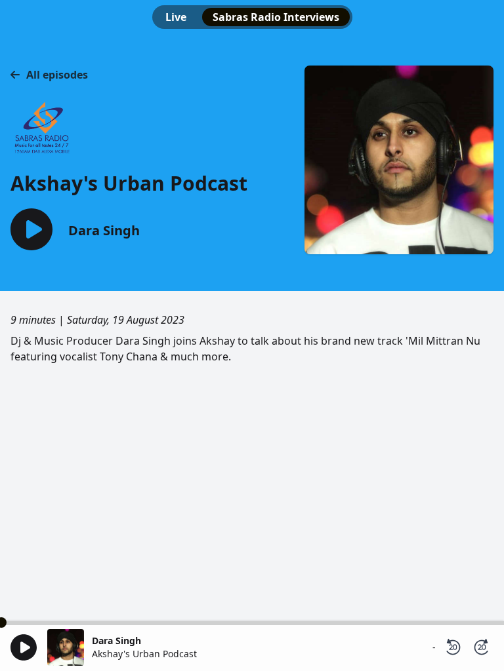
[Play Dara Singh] (31, 230)
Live (175, 17)
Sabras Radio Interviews (276, 17)
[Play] (23, 647)
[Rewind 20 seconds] (453, 647)
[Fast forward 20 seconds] (482, 647)
